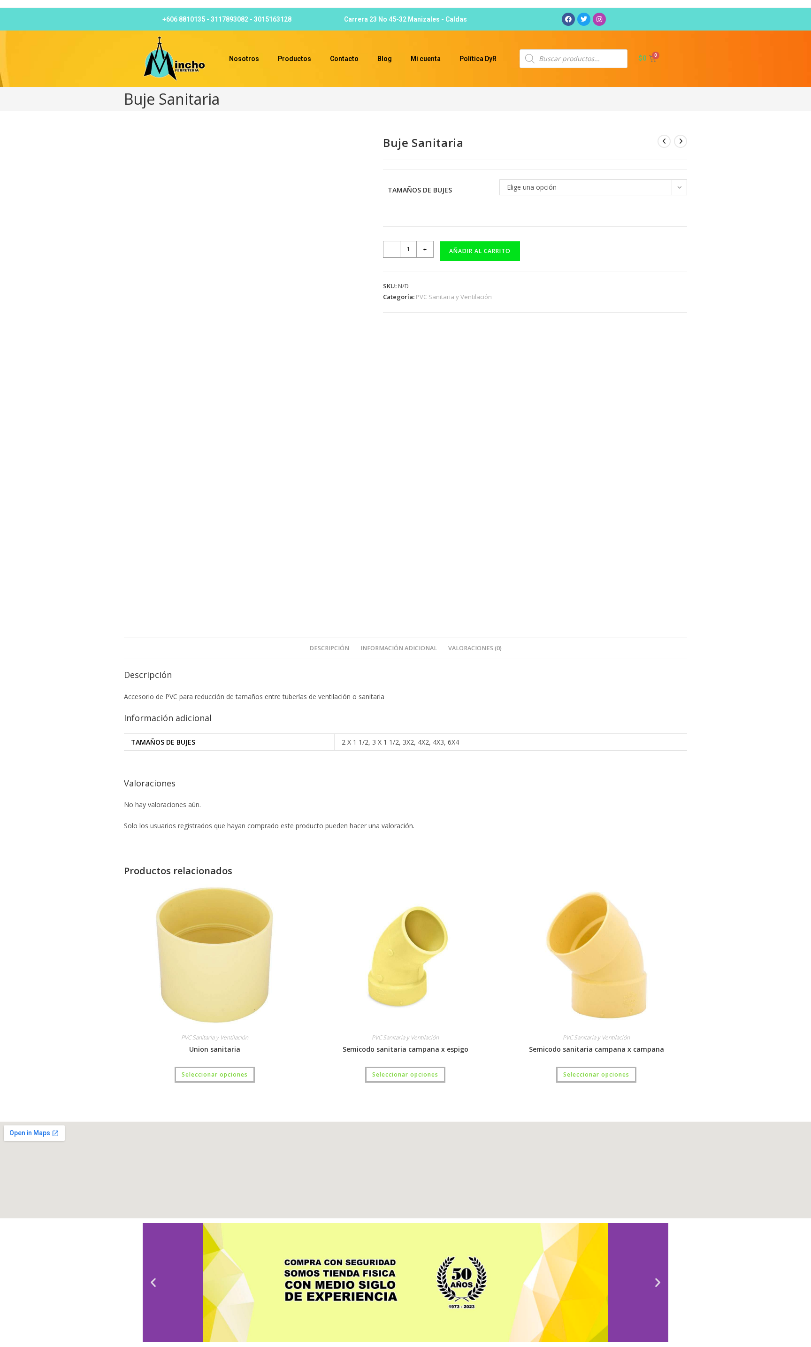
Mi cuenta (426, 58)
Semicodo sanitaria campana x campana (596, 1049)
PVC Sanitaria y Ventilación (454, 296)
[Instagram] (599, 19)
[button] (153, 1282)
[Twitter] (583, 19)
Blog (384, 58)
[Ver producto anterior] (664, 141)
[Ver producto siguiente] (680, 141)
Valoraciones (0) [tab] (475, 648)
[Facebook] (568, 19)
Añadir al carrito (480, 251)
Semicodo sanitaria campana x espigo (405, 1049)
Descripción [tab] (329, 648)
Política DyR (478, 58)
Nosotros (244, 58)
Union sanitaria (214, 1049)
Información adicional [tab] (398, 648)
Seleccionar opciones (215, 1074)
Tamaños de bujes (420, 189)
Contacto (344, 58)
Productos (294, 58)
